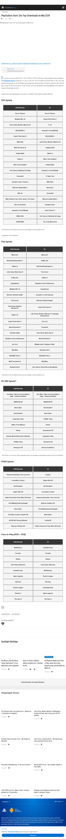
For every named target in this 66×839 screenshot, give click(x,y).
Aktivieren (33, 835)
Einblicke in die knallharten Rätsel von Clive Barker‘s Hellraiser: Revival (47, 791)
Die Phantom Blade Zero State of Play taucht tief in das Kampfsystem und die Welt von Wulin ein (55, 664)
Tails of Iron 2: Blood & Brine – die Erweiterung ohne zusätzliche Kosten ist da (48, 740)
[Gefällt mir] (9, 669)
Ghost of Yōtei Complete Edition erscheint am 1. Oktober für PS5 (33, 663)
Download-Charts (9, 81)
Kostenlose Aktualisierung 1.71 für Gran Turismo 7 (16, 765)
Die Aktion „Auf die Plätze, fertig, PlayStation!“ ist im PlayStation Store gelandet (10, 663)
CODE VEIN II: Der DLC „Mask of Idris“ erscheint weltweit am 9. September (15, 791)
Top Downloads (15, 614)
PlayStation (10, 8)
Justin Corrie (10, 69)
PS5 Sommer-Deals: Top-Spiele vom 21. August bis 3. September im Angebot (16, 712)
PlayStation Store (6, 614)
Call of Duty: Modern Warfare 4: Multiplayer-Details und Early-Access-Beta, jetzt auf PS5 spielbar (47, 713)
